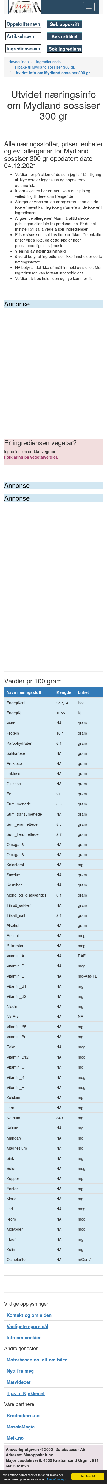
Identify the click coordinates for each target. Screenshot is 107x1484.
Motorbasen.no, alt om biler (37, 1359)
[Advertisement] (53, 363)
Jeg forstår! (88, 1476)
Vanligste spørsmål (27, 1326)
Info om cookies (24, 1337)
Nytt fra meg (20, 1370)
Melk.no (15, 1437)
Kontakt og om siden (29, 1315)
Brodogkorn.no (23, 1415)
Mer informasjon (57, 1479)
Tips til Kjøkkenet (26, 1393)
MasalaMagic (21, 1426)
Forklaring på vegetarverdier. (31, 457)
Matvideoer (19, 1382)
